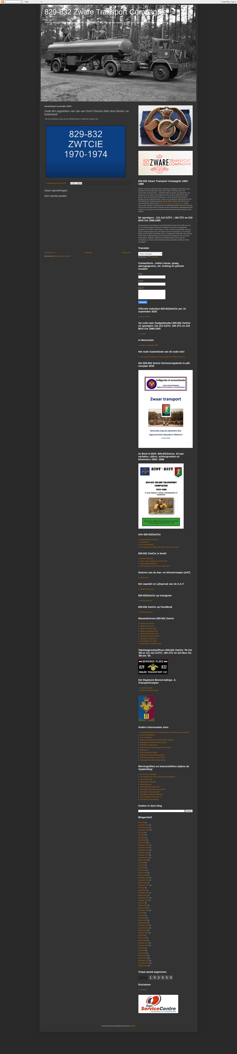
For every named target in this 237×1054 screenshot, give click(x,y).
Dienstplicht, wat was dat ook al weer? (153, 789)
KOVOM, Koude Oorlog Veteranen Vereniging (155, 747)
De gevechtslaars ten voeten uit (150, 797)
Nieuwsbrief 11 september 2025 (150, 643)
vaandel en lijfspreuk (147, 589)
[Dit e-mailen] (71, 183)
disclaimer (143, 990)
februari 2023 (142, 873)
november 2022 (143, 880)
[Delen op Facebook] (78, 183)
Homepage (88, 252)
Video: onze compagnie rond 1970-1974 (153, 561)
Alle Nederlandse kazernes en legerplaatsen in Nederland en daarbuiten (164, 732)
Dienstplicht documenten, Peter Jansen (153, 742)
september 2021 (143, 898)
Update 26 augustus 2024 (149, 631)
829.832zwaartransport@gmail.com (172, 203)
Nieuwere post (50, 252)
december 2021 (143, 893)
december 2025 (143, 825)
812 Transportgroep (146, 544)
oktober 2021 (142, 895)
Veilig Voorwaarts (146, 784)
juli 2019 (141, 935)
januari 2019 (142, 940)
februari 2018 (142, 955)
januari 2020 (142, 923)
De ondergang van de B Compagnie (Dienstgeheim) (157, 777)
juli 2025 (141, 832)
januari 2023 (142, 875)
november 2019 (143, 928)
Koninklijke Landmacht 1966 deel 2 (152, 794)
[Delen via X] (76, 183)
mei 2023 (141, 865)
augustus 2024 (143, 852)
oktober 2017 (142, 965)
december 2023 (143, 855)
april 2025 (141, 837)
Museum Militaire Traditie (148, 752)
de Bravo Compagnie (147, 735)
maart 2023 (142, 870)
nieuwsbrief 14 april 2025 (148, 639)
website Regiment (146, 688)
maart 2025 (142, 840)
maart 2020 (142, 918)
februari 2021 (142, 905)
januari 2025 (142, 842)
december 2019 (143, 925)
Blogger (132, 1026)
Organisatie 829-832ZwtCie (149, 539)
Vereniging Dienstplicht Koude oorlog (152, 760)
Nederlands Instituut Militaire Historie (152, 755)
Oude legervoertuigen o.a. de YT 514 (152, 757)
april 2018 (141, 950)
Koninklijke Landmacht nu (149, 745)
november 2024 (143, 847)
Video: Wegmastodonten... (149, 563)
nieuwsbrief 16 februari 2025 (149, 636)
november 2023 (143, 858)
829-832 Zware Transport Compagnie (105, 12)
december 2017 (143, 960)
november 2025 (143, 827)
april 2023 (141, 868)
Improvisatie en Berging (148, 782)
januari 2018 (142, 958)
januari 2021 (142, 908)
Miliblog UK (144, 750)
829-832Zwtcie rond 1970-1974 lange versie (155, 566)
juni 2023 (141, 862)
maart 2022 (142, 890)
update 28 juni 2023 (147, 626)
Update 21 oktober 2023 (148, 628)
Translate (155, 257)
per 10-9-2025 (145, 317)
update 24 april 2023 (147, 623)
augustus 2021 (143, 900)
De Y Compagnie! (146, 737)
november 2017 (143, 963)
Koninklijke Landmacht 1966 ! (150, 792)
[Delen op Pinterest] (81, 183)
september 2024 (143, 850)
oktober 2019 (142, 930)
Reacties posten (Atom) (62, 256)
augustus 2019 (143, 933)
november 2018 (143, 945)
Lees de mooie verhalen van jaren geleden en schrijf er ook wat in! (162, 357)
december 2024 (143, 845)
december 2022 (143, 878)
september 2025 (143, 830)
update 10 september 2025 (149, 345)
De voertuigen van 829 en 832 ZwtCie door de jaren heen (159, 547)
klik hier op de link (146, 601)
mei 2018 (141, 948)
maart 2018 (142, 953)
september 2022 (143, 885)
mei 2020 (141, 915)
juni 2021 (141, 903)
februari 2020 (142, 920)
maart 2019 (142, 938)
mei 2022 (141, 888)
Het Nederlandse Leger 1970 (150, 787)
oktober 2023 (142, 860)
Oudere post (126, 252)
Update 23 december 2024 (149, 634)
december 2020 (143, 910)
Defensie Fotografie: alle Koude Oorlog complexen (157, 740)
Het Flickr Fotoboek (146, 558)
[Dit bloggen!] (74, 183)
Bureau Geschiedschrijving (149, 690)
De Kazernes (144, 542)
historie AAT (144, 578)
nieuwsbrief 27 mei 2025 (148, 641)
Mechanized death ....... (148, 779)
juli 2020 (141, 913)
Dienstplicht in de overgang (149, 799)
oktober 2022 (142, 883)
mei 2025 (141, 835)
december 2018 (143, 943)
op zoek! (143, 334)
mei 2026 (141, 822)
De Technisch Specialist (148, 774)
